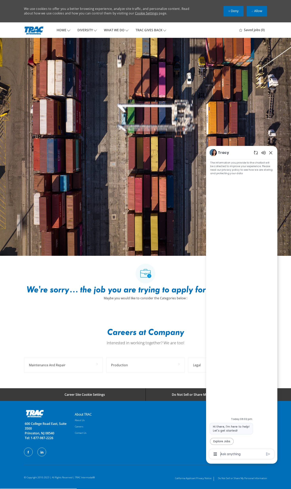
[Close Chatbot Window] (270, 152)
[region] (241, 303)
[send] (268, 454)
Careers (79, 426)
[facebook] (28, 452)
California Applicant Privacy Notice (193, 478)
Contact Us (81, 433)
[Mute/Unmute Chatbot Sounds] (263, 152)
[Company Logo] (34, 30)
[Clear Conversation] (256, 152)
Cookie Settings (146, 13)
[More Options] (215, 454)
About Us (80, 420)
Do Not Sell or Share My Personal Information (242, 478)
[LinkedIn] (41, 452)
